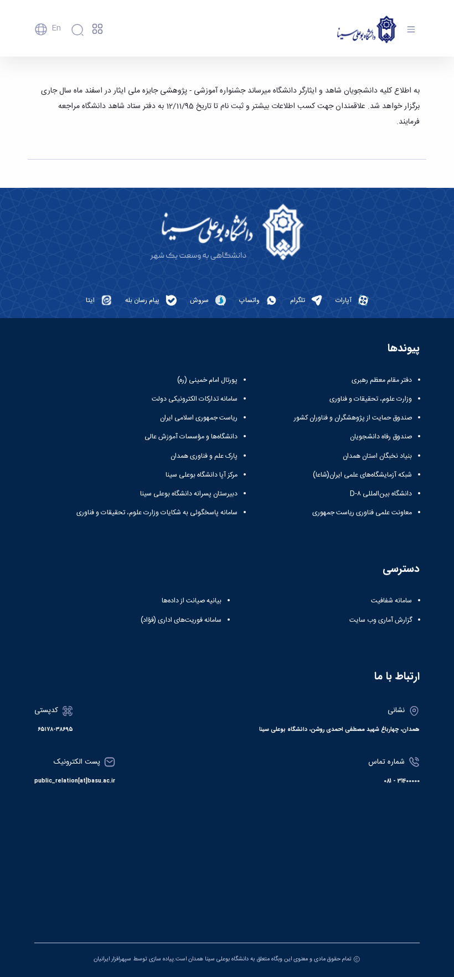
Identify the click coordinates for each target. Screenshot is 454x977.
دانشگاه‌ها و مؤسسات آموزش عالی (191, 436)
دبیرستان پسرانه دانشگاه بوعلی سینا (189, 493)
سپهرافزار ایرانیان (112, 959)
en (56, 28)
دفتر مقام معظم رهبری (382, 380)
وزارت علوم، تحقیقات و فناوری (370, 399)
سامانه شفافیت (391, 600)
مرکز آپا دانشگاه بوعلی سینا (202, 474)
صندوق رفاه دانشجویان (381, 436)
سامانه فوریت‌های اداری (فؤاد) (181, 620)
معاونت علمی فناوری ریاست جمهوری (362, 512)
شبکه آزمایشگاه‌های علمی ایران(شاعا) (362, 474)
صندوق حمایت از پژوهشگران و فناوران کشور (353, 417)
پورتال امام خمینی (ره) (207, 380)
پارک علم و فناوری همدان (204, 456)
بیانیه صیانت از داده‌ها (191, 600)
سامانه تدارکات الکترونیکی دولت (195, 399)
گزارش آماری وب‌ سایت (380, 620)
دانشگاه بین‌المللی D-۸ (381, 493)
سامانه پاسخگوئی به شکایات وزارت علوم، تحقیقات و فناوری (157, 512)
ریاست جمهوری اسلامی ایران (199, 417)
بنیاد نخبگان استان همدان (377, 456)
